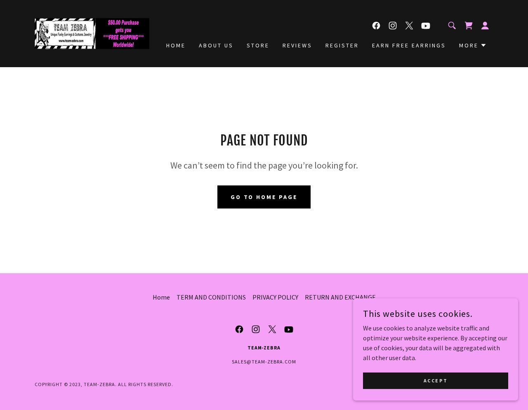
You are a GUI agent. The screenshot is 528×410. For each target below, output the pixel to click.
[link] (92, 32)
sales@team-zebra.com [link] (264, 361)
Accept (436, 380)
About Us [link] (216, 45)
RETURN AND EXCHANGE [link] (340, 297)
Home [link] (176, 45)
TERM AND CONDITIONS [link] (211, 297)
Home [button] (161, 297)
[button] (485, 25)
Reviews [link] (297, 45)
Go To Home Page (264, 197)
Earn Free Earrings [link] (409, 45)
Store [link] (258, 45)
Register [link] (342, 45)
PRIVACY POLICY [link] (275, 297)
